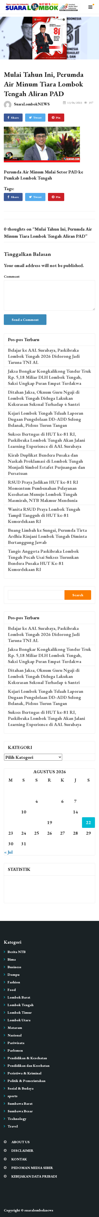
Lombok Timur (20, 1012)
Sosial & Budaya (21, 1088)
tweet (37, 118)
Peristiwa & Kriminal (24, 1073)
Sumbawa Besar (20, 1111)
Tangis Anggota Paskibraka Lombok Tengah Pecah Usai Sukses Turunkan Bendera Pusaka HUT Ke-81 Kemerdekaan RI (43, 560)
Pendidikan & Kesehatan (27, 1058)
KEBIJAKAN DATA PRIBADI (34, 1176)
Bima (12, 959)
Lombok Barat (19, 997)
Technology (17, 1118)
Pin (58, 118)
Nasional (15, 1035)
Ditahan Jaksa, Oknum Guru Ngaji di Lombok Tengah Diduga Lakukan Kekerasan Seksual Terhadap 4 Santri (44, 398)
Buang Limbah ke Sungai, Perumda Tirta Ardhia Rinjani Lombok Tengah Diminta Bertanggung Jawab (47, 536)
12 (49, 812)
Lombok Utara (19, 1020)
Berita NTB (17, 951)
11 (36, 812)
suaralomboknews (38, 1210)
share (15, 118)
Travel (13, 1126)
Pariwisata (16, 1043)
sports (13, 1096)
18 (36, 822)
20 (62, 822)
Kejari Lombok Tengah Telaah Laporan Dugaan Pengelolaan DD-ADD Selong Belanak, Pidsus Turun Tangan (45, 419)
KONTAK (19, 1159)
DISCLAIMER (22, 1150)
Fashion (14, 982)
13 (62, 812)
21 (75, 822)
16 (10, 822)
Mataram (15, 1027)
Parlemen (15, 1050)
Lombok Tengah (21, 1005)
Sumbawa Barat (20, 1103)
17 (23, 822)
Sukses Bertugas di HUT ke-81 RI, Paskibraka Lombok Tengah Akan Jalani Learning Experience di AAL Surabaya (46, 440)
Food (12, 989)
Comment (12, 276)
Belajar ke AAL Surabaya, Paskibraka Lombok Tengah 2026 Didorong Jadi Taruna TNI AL (44, 356)
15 (88, 812)
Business (14, 967)
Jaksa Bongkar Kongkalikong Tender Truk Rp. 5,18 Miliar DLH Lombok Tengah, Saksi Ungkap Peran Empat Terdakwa (49, 377)
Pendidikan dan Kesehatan (29, 1065)
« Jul (8, 852)
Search (77, 595)
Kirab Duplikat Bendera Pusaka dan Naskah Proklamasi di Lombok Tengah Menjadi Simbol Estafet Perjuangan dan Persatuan (46, 464)
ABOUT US (20, 1142)
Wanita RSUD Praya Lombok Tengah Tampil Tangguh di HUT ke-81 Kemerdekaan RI (44, 515)
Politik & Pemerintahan (26, 1080)
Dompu (14, 974)
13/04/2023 (74, 103)
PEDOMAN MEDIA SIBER (32, 1167)
